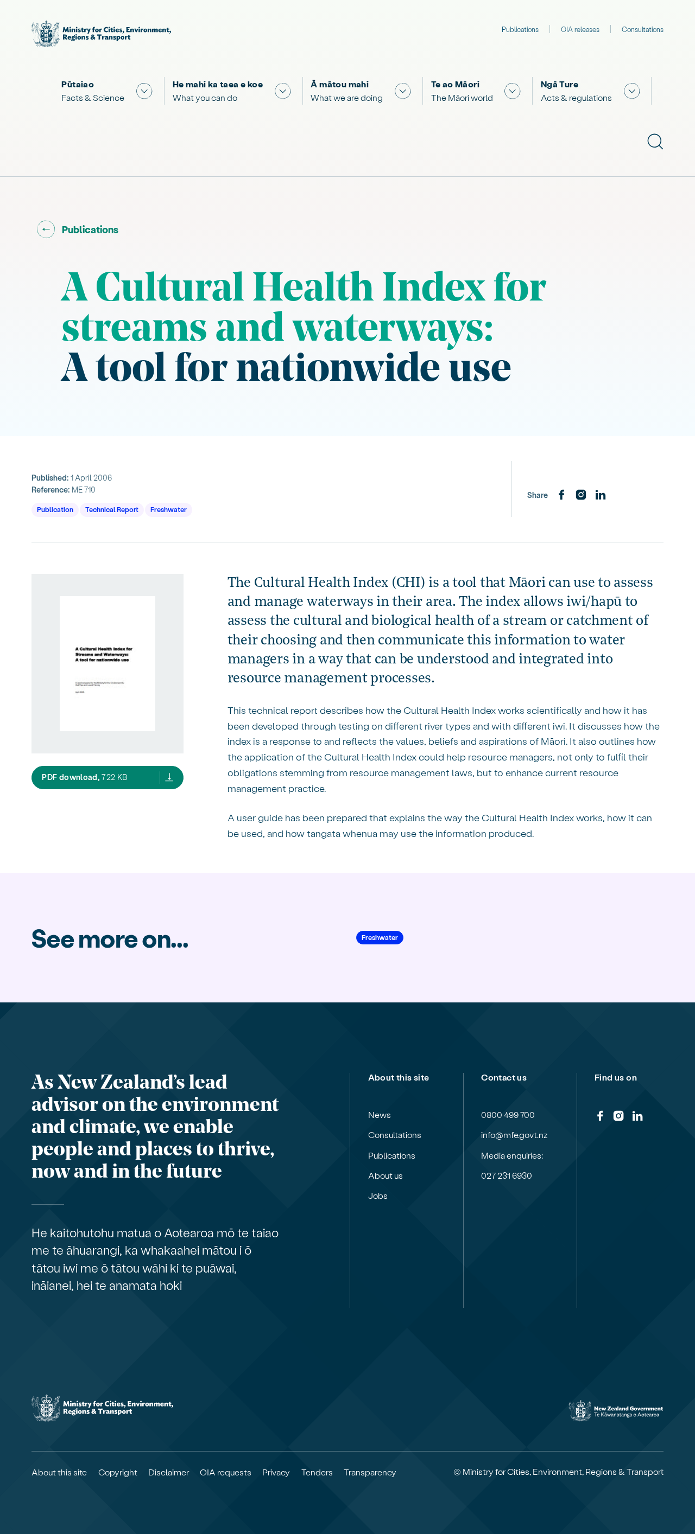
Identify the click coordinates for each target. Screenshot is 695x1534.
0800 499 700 (508, 1114)
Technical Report (111, 509)
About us (385, 1175)
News (379, 1114)
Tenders (317, 1472)
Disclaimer (168, 1472)
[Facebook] (561, 495)
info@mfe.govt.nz (514, 1134)
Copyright (117, 1472)
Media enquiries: (512, 1155)
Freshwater (168, 509)
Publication (55, 509)
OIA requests (225, 1472)
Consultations (643, 29)
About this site (59, 1472)
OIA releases (580, 29)
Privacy (276, 1472)
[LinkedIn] (600, 495)
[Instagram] (581, 495)
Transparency (370, 1472)
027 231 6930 (506, 1175)
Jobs (378, 1195)
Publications (520, 29)
